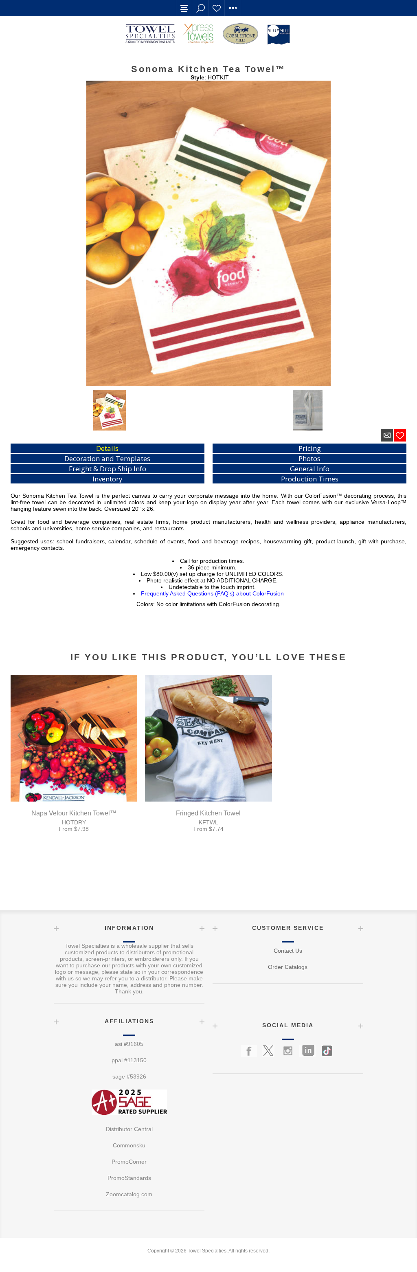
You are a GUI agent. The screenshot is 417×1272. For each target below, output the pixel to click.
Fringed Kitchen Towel (208, 813)
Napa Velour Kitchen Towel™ (73, 813)
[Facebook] (249, 1051)
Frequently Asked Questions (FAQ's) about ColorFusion (212, 593)
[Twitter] (268, 1051)
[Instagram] (288, 1051)
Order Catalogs (287, 967)
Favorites (216, 8)
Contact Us (288, 950)
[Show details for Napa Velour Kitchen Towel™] (74, 738)
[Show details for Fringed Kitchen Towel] (208, 738)
